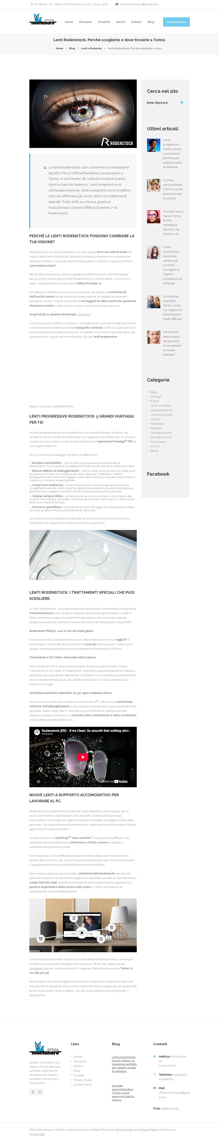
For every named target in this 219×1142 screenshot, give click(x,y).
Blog (151, 22)
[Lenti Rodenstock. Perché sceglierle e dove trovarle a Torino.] (83, 114)
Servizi (120, 22)
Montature (157, 423)
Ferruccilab (37, 1134)
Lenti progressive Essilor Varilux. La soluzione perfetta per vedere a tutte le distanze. (172, 153)
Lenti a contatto (160, 405)
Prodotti (104, 22)
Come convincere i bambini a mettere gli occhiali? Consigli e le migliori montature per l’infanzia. (173, 265)
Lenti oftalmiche (91, 48)
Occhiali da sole (161, 432)
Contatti (78, 1075)
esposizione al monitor (89, 864)
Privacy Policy (82, 1080)
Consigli (155, 396)
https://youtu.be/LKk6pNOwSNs (51, 406)
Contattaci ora (176, 22)
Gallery (136, 22)
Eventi (154, 401)
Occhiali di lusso (161, 437)
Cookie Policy (82, 1084)
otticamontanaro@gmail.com (139, 4)
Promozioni (158, 441)
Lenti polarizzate (161, 414)
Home (69, 22)
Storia (154, 450)
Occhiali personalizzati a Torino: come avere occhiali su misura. (173, 189)
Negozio (156, 428)
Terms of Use (124, 1129)
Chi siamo (85, 22)
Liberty (155, 419)
